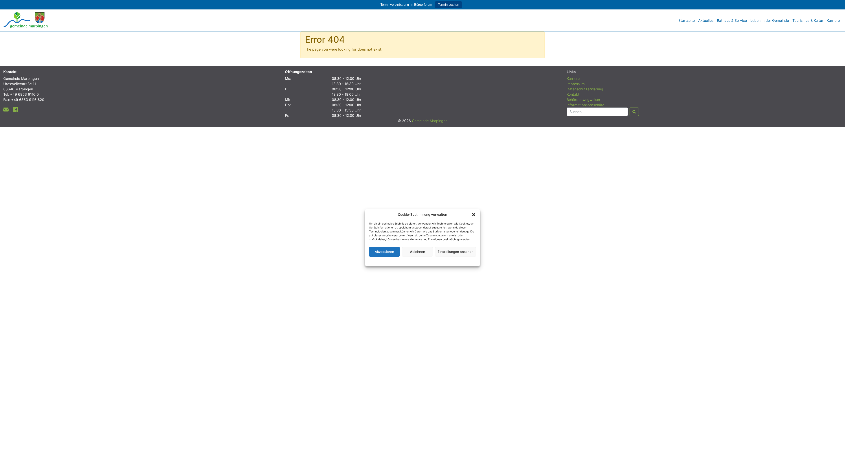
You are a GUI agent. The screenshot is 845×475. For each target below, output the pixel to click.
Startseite (686, 20)
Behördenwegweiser (583, 99)
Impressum (576, 84)
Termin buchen (448, 4)
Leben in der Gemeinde (769, 20)
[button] (474, 214)
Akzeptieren (384, 252)
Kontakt (573, 94)
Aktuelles (705, 20)
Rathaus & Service (732, 20)
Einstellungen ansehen (455, 252)
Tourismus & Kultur (807, 20)
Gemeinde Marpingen (429, 121)
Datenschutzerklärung (422, 260)
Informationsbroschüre (585, 105)
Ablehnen (417, 252)
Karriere (833, 20)
